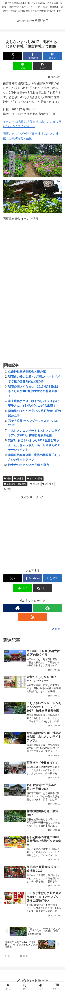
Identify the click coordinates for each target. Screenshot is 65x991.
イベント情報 (35, 478)
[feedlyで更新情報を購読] (47, 608)
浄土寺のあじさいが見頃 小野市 (28, 464)
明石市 (36, 484)
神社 (9, 489)
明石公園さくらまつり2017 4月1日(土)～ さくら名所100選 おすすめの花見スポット (34, 391)
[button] (42, 66)
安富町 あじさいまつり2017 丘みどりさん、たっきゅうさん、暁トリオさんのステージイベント (34, 445)
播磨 (9, 478)
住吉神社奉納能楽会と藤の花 (27, 371)
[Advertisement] (32, 532)
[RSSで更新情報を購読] (32, 617)
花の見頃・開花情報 (16, 484)
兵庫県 (20, 478)
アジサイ (49, 484)
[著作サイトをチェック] (17, 608)
